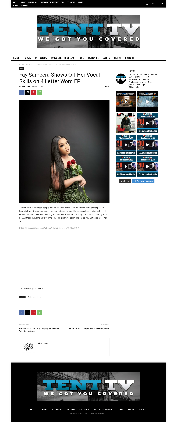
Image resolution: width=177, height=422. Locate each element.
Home (21, 65)
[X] (27, 92)
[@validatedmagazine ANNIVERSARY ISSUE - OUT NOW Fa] (126, 123)
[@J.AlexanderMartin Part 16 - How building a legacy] (126, 145)
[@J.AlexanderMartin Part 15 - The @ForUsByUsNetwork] (147, 145)
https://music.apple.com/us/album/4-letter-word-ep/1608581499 (49, 228)
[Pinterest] (33, 92)
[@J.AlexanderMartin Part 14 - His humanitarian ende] (126, 166)
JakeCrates (26, 86)
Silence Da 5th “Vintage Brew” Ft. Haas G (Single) (88, 328)
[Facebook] (21, 92)
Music (28, 65)
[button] (151, 3)
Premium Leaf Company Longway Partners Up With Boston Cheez (39, 329)
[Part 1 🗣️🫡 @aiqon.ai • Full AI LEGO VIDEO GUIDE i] (126, 101)
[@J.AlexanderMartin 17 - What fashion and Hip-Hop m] (147, 123)
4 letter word (31, 297)
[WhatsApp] (39, 92)
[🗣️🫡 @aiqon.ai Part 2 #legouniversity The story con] (147, 101)
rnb (40, 297)
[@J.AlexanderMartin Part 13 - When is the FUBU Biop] (147, 166)
